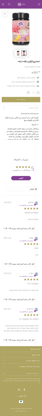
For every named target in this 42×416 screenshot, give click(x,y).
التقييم (21, 178)
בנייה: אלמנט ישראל (21, 411)
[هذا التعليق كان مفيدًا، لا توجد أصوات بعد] (10, 228)
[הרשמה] (3, 373)
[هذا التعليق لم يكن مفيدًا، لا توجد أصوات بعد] (6, 228)
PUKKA (12, 408)
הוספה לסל (21, 99)
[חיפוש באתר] (9, 4)
